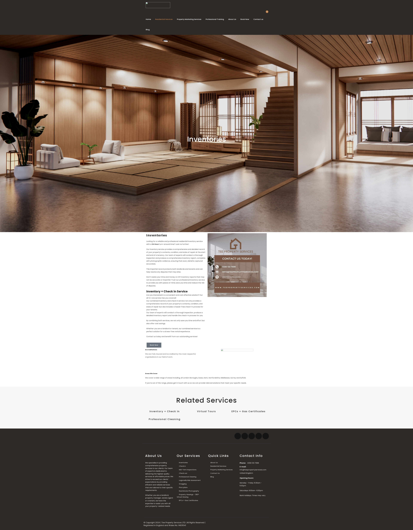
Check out (183, 473)
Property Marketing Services (189, 19)
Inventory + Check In (164, 411)
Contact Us (215, 473)
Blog (148, 29)
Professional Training (215, 19)
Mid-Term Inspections (187, 470)
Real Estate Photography (189, 491)
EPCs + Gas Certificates (248, 411)
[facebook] (237, 436)
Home (148, 19)
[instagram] (251, 436)
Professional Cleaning (164, 419)
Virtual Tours (206, 411)
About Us (232, 19)
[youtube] (258, 436)
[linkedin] (265, 436)
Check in (182, 466)
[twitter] (244, 436)
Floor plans (183, 487)
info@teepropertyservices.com (253, 470)
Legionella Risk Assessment (190, 480)
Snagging (182, 484)
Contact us (258, 19)
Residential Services (164, 19)
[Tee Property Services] (158, 5)
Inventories (183, 462)
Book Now (244, 19)
